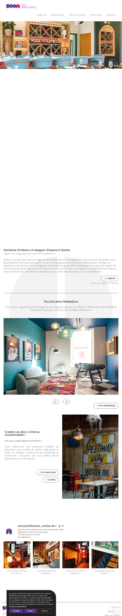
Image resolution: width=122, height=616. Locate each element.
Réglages (44, 611)
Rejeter (30, 611)
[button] (53, 66)
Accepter (16, 611)
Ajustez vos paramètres (17, 606)
